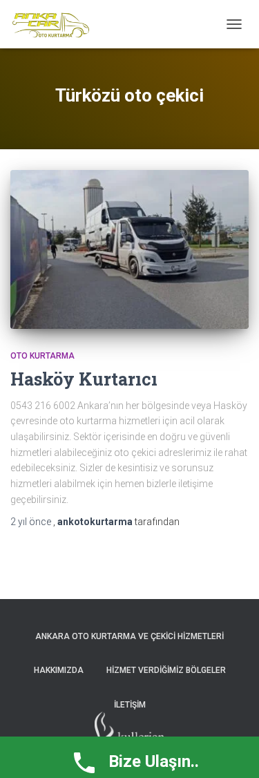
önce (31, 521)
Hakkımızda (59, 670)
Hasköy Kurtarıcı (83, 379)
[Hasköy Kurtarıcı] (129, 249)
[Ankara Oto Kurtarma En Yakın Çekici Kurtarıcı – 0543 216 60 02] (56, 24)
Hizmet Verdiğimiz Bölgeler (166, 670)
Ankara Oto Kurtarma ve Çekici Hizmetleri (129, 636)
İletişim (130, 705)
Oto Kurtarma (42, 356)
